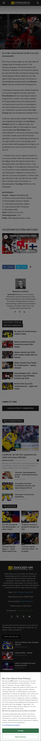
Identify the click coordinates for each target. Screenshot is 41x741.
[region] (20, 706)
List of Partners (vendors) (11, 725)
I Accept (20, 731)
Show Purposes (20, 737)
